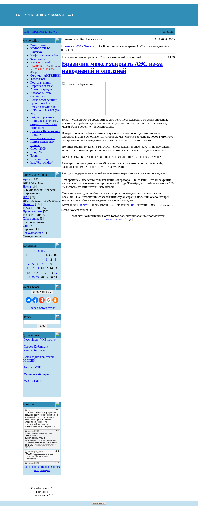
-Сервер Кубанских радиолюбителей (35, 348)
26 (33, 277)
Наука (27, 186)
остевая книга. (40, 82)
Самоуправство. (33, 232)
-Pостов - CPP (32, 367)
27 (37, 277)
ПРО (26, 197)
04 (98, 46)
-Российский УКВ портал (39, 339)
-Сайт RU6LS (32, 381)
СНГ (26, 225)
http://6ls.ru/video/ (41, 162)
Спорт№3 (36, 152)
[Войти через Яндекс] (42, 300)
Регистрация (42, 31)
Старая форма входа (42, 307)
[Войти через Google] (48, 300)
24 (55, 273)
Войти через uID (41, 291)
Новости (28, 204)
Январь (89, 46)
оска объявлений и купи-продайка (43, 101)
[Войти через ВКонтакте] (29, 300)
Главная (29, 31)
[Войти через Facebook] (35, 300)
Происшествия (32, 211)
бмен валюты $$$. (43, 106)
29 (46, 277)
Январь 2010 (42, 250)
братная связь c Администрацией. (42, 87)
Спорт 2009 (38, 148)
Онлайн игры (39, 159)
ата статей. (40, 62)
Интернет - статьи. (42, 138)
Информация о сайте (44, 55)
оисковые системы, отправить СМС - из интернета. (44, 124)
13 (37, 268)
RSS (99, 39)
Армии (27, 179)
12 (33, 268)
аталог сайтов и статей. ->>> (41, 94)
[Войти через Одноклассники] (55, 300)
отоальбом (38, 79)
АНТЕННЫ (52, 75)
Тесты (34, 155)
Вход (54, 31)
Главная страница (38, 45)
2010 (78, 46)
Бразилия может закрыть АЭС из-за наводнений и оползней (112, 67)
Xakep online (31, 218)
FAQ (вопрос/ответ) (43, 117)
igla (132, 204)
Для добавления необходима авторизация (42, 468)
